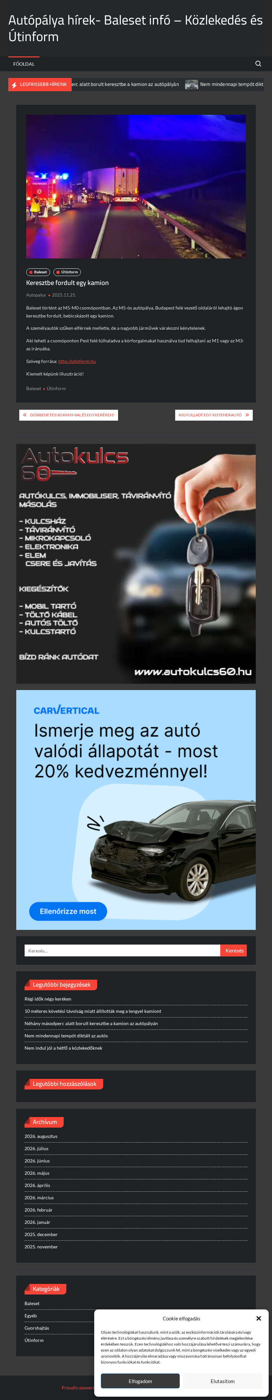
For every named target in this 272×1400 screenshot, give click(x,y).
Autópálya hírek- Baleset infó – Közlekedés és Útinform (135, 28)
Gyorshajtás (37, 1328)
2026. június (37, 1160)
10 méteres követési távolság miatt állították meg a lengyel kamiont (93, 1011)
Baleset (40, 271)
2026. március (39, 1197)
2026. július (36, 1148)
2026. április (37, 1185)
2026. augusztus (41, 1136)
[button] (258, 1318)
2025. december (41, 1234)
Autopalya (36, 295)
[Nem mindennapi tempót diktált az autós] (165, 84)
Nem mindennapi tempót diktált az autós (217, 84)
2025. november (41, 1246)
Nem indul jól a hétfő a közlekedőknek (63, 1048)
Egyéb (31, 1315)
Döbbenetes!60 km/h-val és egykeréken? (72, 414)
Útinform (69, 271)
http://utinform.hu (77, 361)
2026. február (39, 1210)
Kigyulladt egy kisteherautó (210, 414)
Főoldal (23, 64)
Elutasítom (223, 1381)
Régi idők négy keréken (48, 999)
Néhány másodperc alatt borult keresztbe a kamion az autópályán (80, 84)
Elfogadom (140, 1381)
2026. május (37, 1173)
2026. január (37, 1222)
